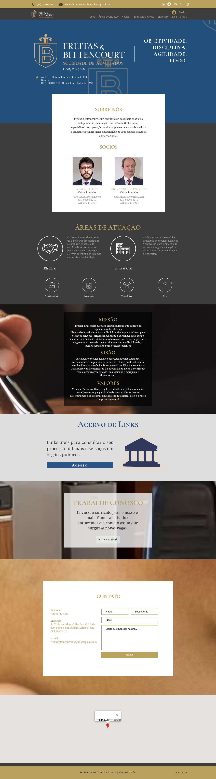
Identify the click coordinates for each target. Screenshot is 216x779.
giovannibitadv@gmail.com (129, 196)
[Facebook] (169, 4)
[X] (181, 4)
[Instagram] (187, 4)
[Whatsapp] (163, 4)
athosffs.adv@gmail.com (87, 196)
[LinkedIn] (175, 4)
